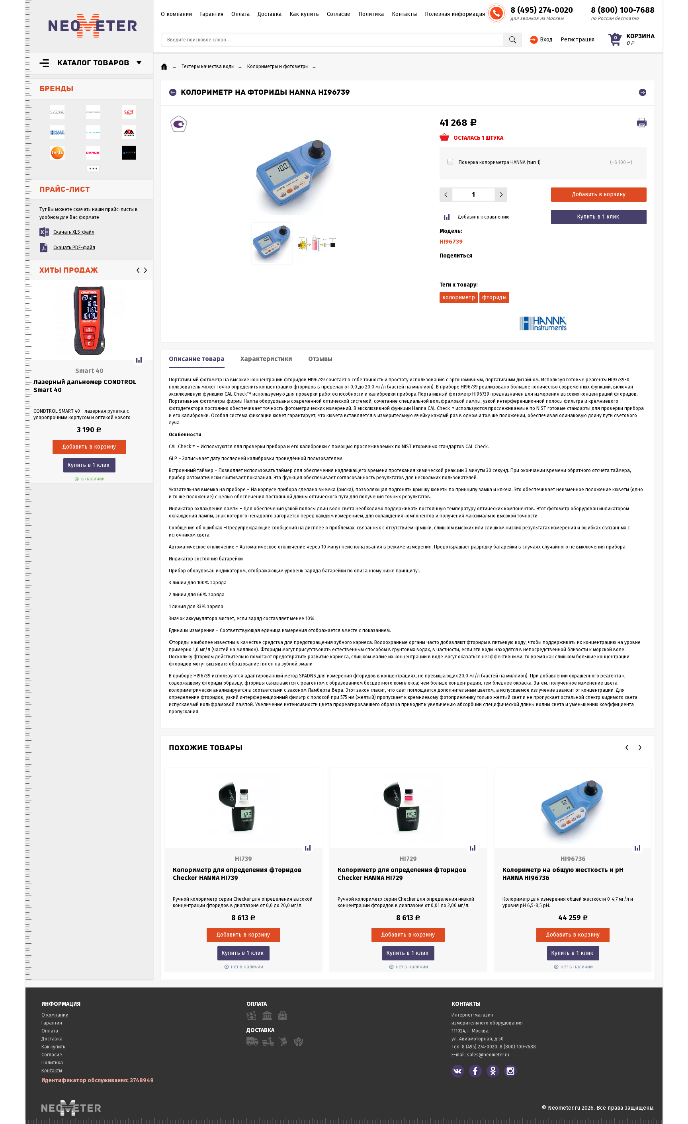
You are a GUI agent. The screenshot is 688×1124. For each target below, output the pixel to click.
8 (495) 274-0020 (541, 10)
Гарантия (211, 14)
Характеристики (266, 359)
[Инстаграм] (510, 1071)
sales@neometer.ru (488, 1055)
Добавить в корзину (598, 194)
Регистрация (577, 39)
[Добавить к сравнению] (139, 360)
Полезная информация (455, 14)
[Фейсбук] (475, 1071)
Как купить (304, 14)
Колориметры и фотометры (278, 66)
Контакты (404, 14)
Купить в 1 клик (88, 465)
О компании (176, 14)
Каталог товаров (93, 63)
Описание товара (197, 359)
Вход (546, 39)
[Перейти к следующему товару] (643, 92)
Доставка (269, 14)
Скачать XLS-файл (73, 232)
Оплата (240, 14)
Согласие (338, 14)
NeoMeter (93, 26)
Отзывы (320, 359)
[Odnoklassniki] (493, 1071)
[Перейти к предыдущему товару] (173, 92)
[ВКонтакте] (458, 1071)
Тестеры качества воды (208, 66)
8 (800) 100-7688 (623, 10)
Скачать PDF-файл (74, 247)
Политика (371, 14)
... (93, 169)
